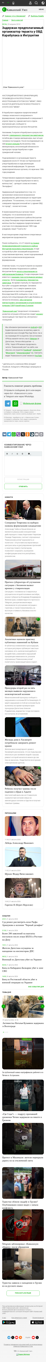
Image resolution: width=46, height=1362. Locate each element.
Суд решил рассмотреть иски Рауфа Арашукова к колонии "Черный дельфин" (22, 923)
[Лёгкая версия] (13, 3)
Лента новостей (17, 20)
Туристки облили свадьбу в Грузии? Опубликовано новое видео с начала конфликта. (20, 1204)
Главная (5, 20)
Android (34, 327)
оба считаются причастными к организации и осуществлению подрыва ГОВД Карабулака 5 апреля (22, 303)
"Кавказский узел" (9, 311)
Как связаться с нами (19, 1318)
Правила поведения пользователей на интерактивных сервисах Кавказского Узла (23, 1345)
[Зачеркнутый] (22, 453)
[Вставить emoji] (28, 453)
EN (8, 2)
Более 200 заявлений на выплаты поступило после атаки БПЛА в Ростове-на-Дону (22, 936)
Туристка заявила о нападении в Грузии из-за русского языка (22, 1284)
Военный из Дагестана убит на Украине (22, 959)
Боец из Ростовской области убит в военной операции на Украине (19, 981)
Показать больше (23, 1293)
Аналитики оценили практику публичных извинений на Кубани (21, 641)
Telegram (33, 339)
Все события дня (36, 987)
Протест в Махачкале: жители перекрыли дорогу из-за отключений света (22, 1159)
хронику (39, 314)
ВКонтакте (10, 353)
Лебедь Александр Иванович (19, 842)
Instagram (37, 350)
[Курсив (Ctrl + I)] (12, 453)
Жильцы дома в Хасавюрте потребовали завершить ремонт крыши (20, 742)
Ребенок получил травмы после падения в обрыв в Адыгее (20, 790)
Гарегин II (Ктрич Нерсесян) (19, 904)
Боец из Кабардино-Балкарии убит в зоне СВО (22, 969)
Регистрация (23, 479)
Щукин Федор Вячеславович (19, 873)
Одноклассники (23, 353)
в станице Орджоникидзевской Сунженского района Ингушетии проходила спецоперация (20, 246)
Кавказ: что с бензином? (15, 16)
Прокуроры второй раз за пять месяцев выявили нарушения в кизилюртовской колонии (20, 691)
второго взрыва (13, 144)
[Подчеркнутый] (17, 453)
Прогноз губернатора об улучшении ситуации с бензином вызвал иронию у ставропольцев (22, 585)
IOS (40, 327)
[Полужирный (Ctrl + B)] (7, 453)
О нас (4, 1318)
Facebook (27, 350)
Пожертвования (38, 1318)
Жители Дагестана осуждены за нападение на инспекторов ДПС (18, 949)
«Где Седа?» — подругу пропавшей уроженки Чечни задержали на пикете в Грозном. (22, 1117)
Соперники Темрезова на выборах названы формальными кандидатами (23, 524)
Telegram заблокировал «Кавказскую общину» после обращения (20, 1245)
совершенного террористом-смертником (26, 135)
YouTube (38, 356)
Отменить (23, 486)
